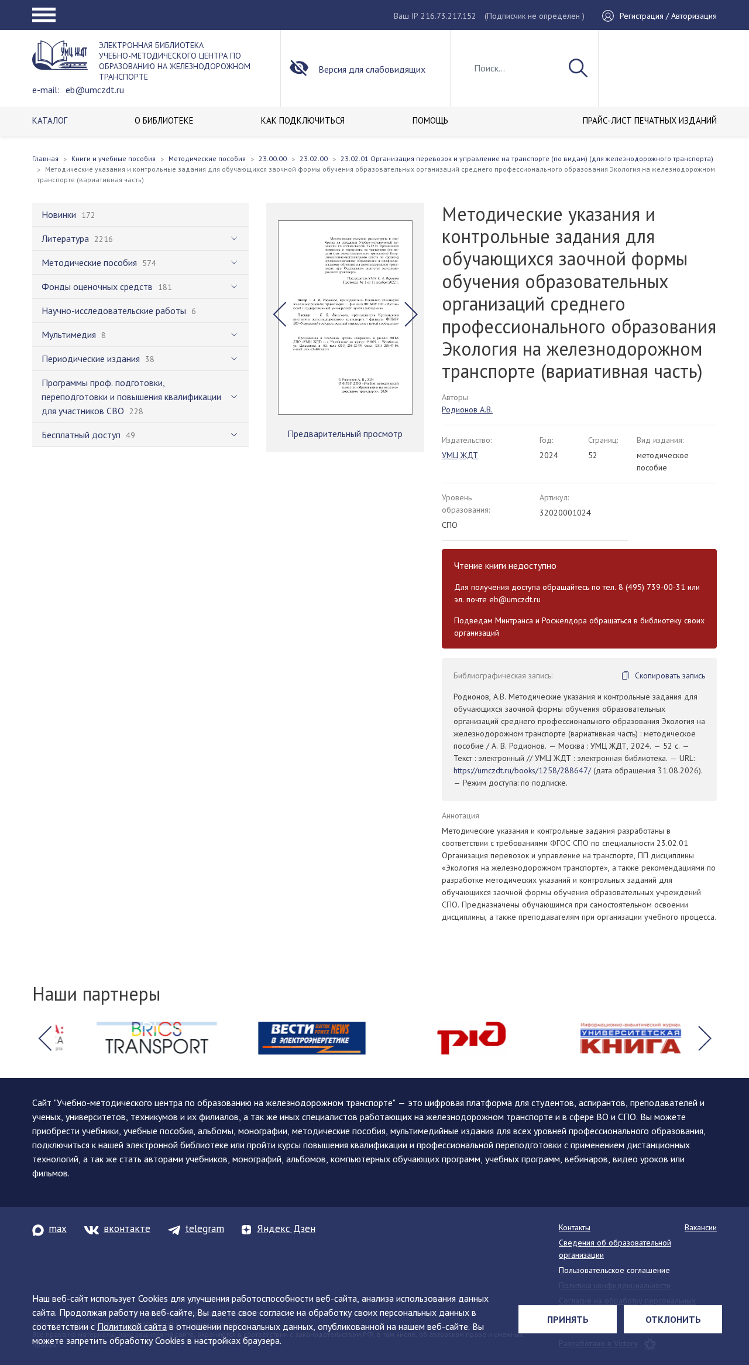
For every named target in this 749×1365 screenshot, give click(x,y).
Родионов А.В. (467, 409)
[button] (279, 314)
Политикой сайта (132, 1326)
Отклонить (673, 1319)
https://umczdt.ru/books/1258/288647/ (522, 770)
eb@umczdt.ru (95, 89)
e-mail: (46, 89)
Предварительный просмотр (345, 433)
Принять (568, 1319)
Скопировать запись (670, 675)
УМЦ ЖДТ (460, 455)
